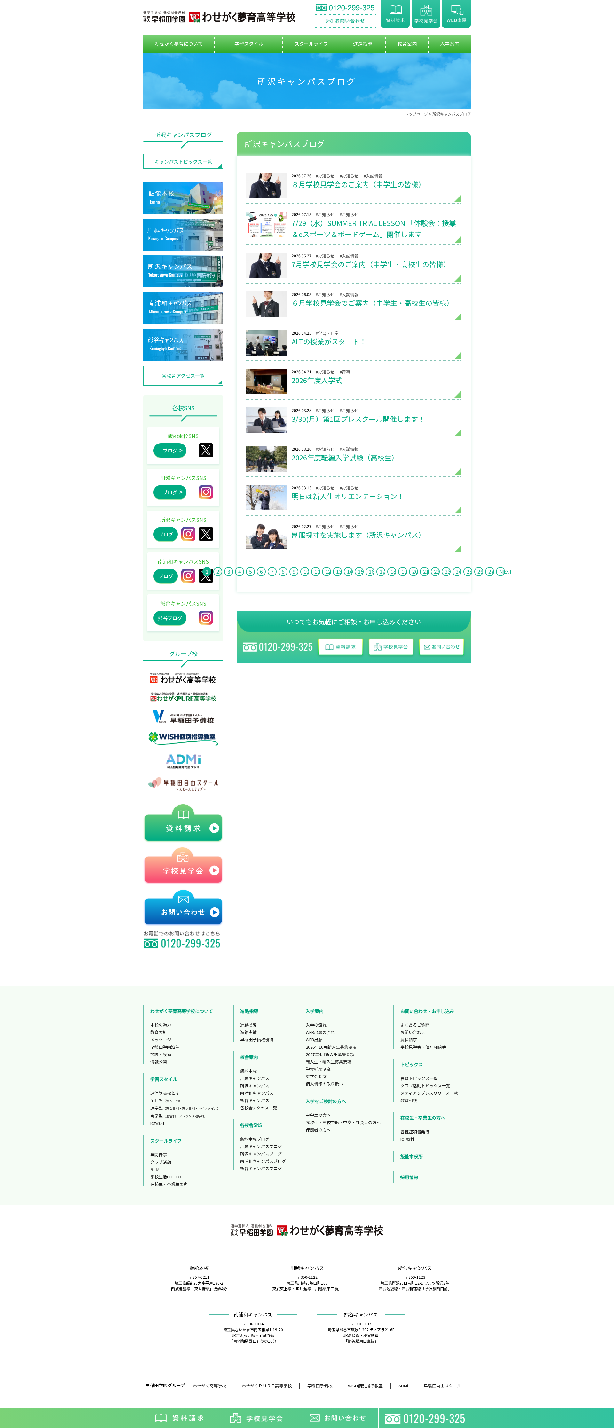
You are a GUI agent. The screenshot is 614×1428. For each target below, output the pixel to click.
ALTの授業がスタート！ (266, 343)
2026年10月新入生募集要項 (331, 1047)
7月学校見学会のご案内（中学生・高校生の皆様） (266, 265)
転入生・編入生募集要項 (328, 1062)
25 (469, 571)
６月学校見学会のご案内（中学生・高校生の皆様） (266, 304)
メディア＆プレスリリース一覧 (429, 1093)
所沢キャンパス (206, 534)
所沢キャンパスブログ (451, 114)
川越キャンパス (254, 1078)
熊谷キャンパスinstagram (206, 618)
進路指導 (248, 1025)
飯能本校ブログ (254, 1139)
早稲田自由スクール (442, 1386)
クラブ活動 (160, 1162)
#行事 (345, 372)
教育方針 (158, 1032)
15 (361, 571)
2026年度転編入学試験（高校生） (266, 459)
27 (491, 571)
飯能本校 (248, 1071)
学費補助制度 (318, 1069)
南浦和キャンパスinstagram (188, 576)
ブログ (170, 450)
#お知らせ (325, 176)
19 (404, 571)
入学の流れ (316, 1025)
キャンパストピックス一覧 (183, 161)
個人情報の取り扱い (324, 1084)
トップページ (416, 114)
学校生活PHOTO (165, 1177)
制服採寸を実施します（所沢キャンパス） (266, 536)
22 (437, 571)
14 (350, 571)
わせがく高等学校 (209, 1386)
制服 (154, 1169)
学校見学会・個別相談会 (423, 1047)
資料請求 (395, 14)
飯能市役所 (411, 1156)
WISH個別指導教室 (365, 1386)
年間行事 (158, 1155)
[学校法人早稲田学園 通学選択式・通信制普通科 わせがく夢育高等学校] (219, 17)
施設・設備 (160, 1054)
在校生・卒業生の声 (169, 1184)
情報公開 (158, 1062)
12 (328, 571)
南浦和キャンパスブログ (263, 1161)
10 (306, 571)
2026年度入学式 (266, 381)
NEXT (502, 571)
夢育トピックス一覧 (419, 1078)
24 (458, 571)
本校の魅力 (160, 1025)
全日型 (166, 1100)
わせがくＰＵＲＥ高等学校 (267, 1386)
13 (339, 571)
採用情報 (409, 1177)
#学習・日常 (327, 333)
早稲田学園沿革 (164, 1047)
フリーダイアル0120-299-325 (427, 1418)
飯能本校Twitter (206, 450)
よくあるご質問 (414, 1025)
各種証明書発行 (414, 1132)
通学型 (185, 1108)
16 (371, 571)
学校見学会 (426, 14)
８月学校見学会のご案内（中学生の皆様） (266, 185)
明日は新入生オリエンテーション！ (266, 497)
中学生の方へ (318, 1115)
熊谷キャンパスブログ (261, 1168)
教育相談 (408, 1100)
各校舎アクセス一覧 (183, 375)
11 (317, 571)
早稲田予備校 (319, 1386)
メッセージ (160, 1040)
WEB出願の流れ (320, 1032)
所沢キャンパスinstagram (188, 534)
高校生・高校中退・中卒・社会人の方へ (343, 1122)
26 (480, 571)
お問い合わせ (345, 21)
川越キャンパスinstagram (206, 492)
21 (426, 571)
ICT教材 (157, 1123)
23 (448, 571)
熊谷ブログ (170, 617)
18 (393, 571)
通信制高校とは (164, 1093)
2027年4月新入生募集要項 (330, 1054)
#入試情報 (373, 176)
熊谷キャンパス (254, 1100)
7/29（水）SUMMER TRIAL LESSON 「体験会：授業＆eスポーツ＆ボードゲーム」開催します (266, 224)
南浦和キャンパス (256, 1093)
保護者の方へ (318, 1130)
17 (382, 571)
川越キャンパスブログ (261, 1146)
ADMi (403, 1386)
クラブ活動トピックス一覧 (425, 1086)
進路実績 (248, 1032)
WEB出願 (456, 14)
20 (415, 571)
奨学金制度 (316, 1076)
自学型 (179, 1116)
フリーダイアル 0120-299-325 (345, 8)
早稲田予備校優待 (256, 1040)
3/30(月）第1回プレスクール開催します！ (266, 420)
